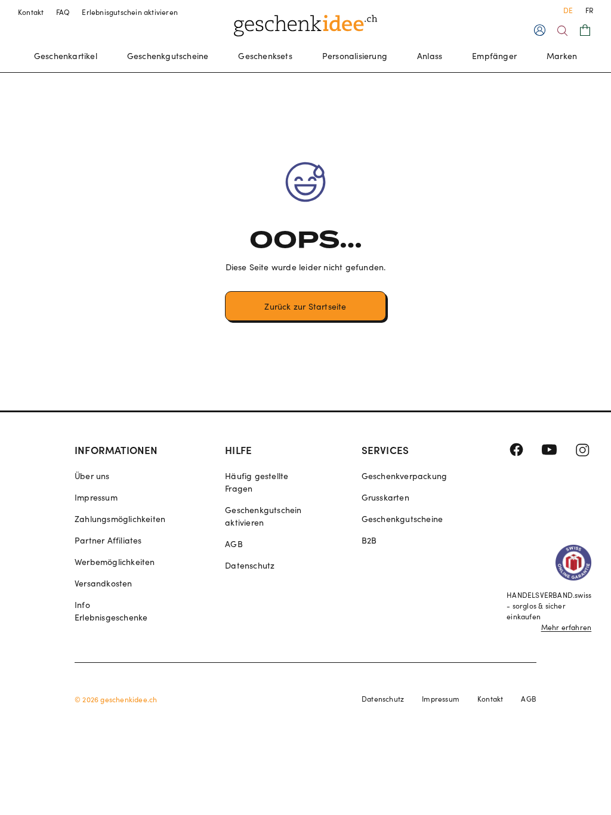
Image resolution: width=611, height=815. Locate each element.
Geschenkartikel (65, 55)
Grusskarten (385, 497)
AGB (234, 543)
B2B (369, 540)
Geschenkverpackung (405, 475)
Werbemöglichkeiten (115, 561)
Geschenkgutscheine (168, 55)
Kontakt (31, 12)
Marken (562, 55)
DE (568, 10)
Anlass (429, 55)
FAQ (63, 12)
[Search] (562, 31)
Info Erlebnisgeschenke (111, 611)
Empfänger (494, 55)
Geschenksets (265, 55)
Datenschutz (249, 565)
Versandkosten (103, 583)
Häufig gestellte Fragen (256, 482)
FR (589, 10)
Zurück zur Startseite (305, 306)
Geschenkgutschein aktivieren (263, 516)
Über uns (92, 475)
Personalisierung (354, 55)
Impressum (96, 497)
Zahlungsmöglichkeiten (120, 518)
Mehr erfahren (566, 627)
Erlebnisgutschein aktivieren (130, 12)
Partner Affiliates (108, 540)
